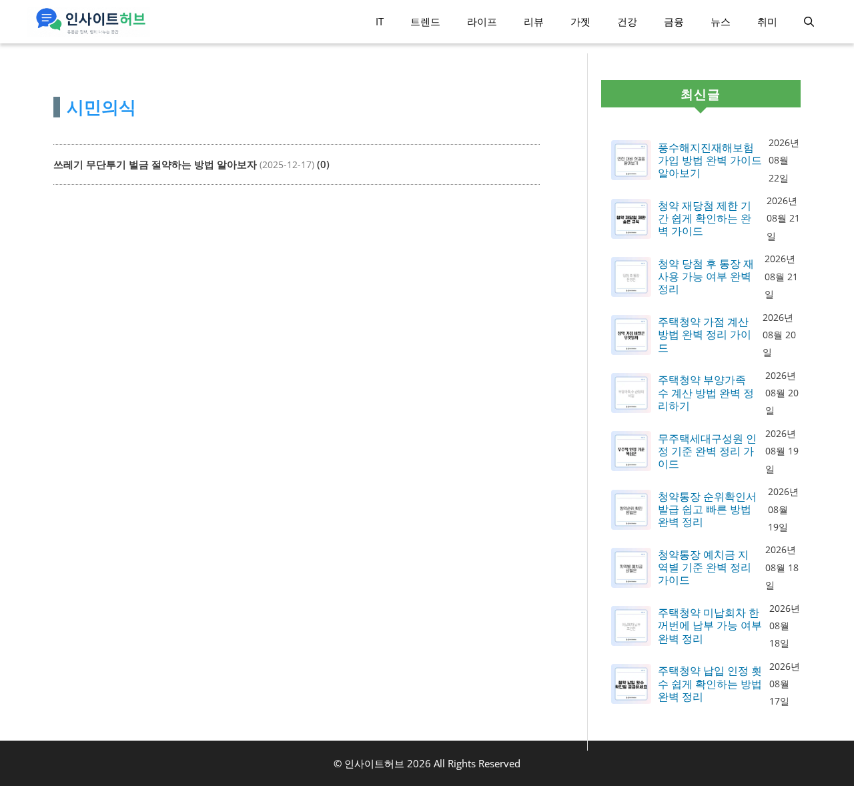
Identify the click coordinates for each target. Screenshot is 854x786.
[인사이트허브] (88, 21)
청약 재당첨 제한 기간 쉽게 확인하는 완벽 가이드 (704, 219)
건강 (627, 21)
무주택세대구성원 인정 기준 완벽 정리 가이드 (707, 451)
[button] (809, 21)
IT (380, 21)
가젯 (580, 21)
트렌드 (425, 21)
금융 (674, 21)
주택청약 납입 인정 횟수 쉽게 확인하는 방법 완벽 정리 (710, 684)
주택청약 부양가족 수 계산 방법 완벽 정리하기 (706, 393)
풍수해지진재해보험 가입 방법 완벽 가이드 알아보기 (710, 160)
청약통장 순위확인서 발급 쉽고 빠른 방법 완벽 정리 (707, 509)
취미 (767, 21)
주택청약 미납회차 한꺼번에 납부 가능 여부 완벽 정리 (710, 626)
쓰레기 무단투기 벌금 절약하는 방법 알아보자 (155, 164)
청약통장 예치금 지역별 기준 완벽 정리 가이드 (704, 567)
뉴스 (721, 21)
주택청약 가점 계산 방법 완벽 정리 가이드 (704, 335)
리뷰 (534, 21)
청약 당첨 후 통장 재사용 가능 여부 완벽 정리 (706, 277)
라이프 (482, 21)
